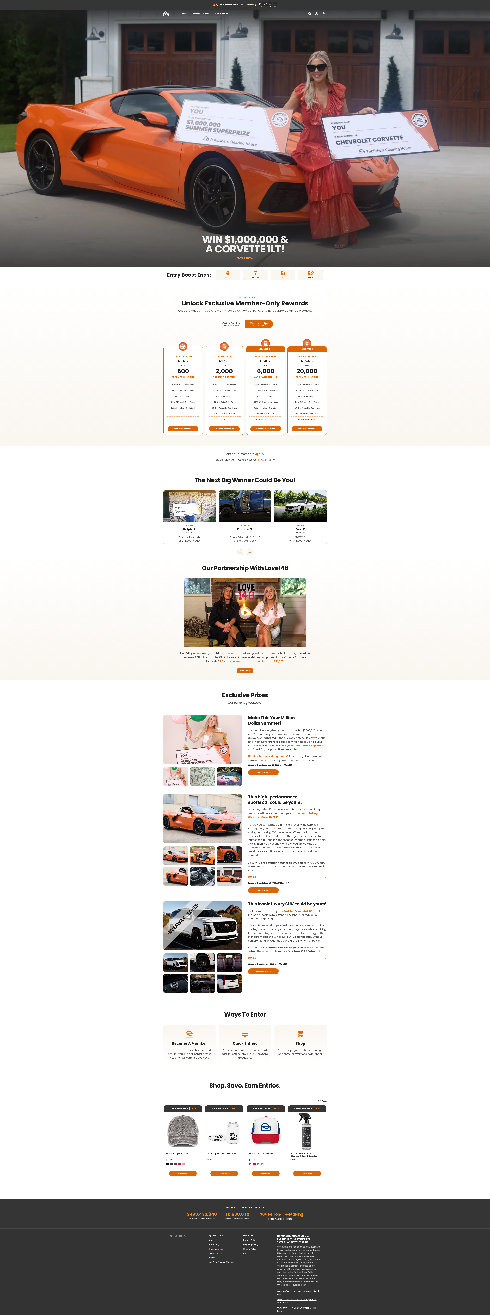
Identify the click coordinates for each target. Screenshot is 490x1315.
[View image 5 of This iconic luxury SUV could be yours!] (202, 983)
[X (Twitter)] (185, 1236)
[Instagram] (175, 1236)
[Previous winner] (240, 552)
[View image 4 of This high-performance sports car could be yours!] (175, 876)
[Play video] (245, 613)
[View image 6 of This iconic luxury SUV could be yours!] (229, 983)
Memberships (216, 1249)
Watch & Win (215, 1253)
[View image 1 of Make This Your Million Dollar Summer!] (175, 776)
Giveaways (214, 1244)
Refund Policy (250, 1240)
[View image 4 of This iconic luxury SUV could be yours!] (175, 983)
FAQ (245, 1253)
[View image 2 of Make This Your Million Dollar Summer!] (202, 776)
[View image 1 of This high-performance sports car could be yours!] (175, 855)
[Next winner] (250, 552)
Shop (211, 1240)
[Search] (310, 14)
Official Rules (249, 1249)
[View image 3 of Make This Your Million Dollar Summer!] (229, 776)
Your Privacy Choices (223, 1262)
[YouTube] (180, 1236)
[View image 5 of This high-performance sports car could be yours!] (202, 876)
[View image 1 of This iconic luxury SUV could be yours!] (175, 962)
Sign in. (259, 454)
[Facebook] (170, 1236)
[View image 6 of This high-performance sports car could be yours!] (229, 876)
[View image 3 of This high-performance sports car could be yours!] (229, 855)
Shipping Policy (250, 1244)
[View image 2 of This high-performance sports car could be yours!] (202, 855)
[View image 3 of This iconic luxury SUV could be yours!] (229, 962)
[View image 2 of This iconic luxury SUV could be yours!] (202, 962)
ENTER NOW (245, 258)
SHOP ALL (322, 1101)
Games (213, 1257)
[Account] (317, 14)
